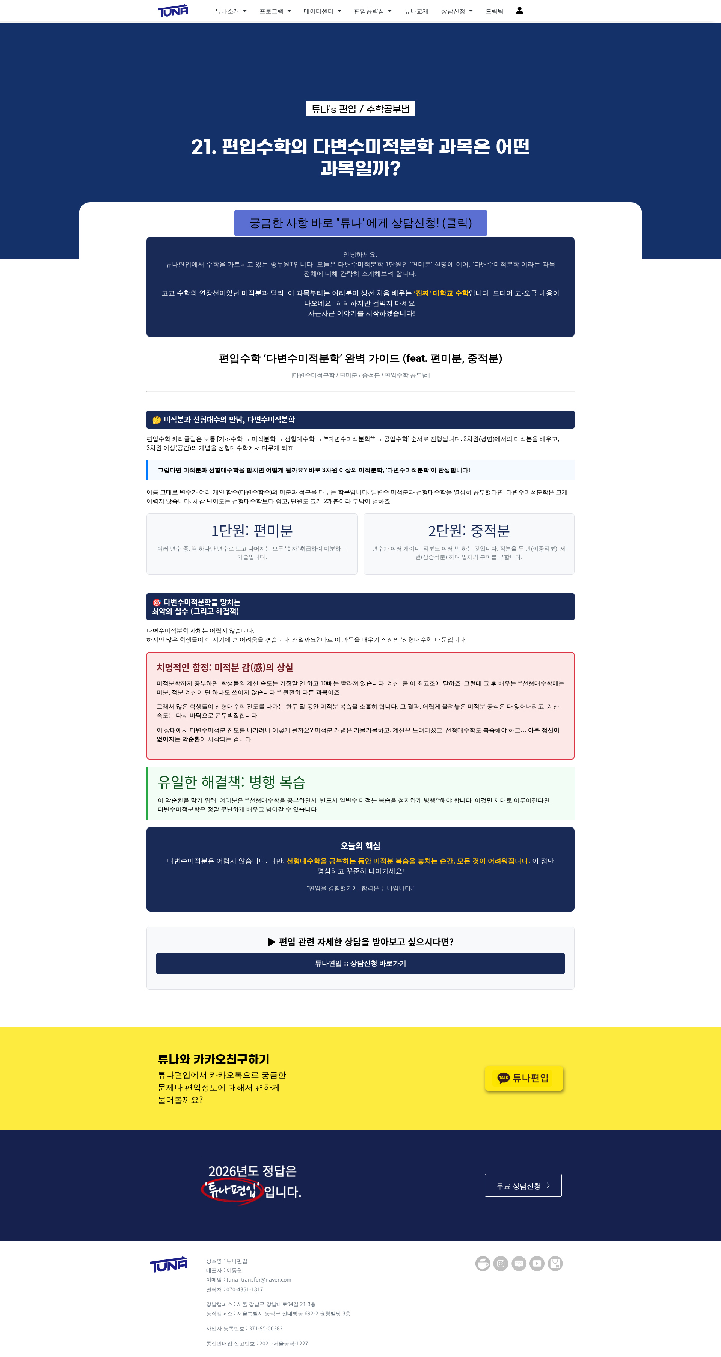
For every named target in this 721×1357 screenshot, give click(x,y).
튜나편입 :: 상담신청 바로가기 (360, 963)
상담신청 (453, 10)
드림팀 (495, 10)
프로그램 (271, 10)
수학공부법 (388, 109)
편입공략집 (369, 10)
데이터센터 (319, 10)
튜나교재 (416, 10)
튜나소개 (227, 10)
